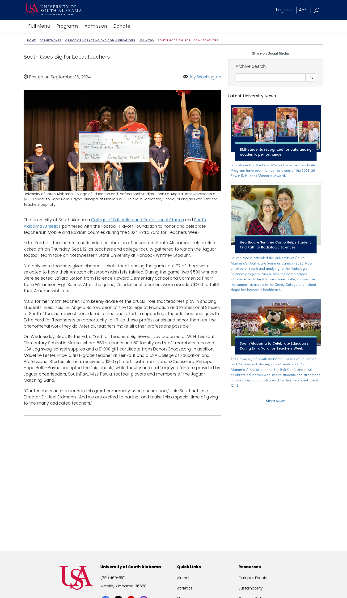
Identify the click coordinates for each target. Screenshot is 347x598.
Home (31, 40)
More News (276, 401)
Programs (67, 26)
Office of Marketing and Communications (100, 40)
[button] (316, 10)
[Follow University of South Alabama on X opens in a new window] (119, 591)
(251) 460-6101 (112, 578)
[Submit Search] (311, 77)
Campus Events (252, 578)
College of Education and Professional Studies (137, 220)
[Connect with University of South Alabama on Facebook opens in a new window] (106, 591)
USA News (146, 40)
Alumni (183, 578)
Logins (283, 10)
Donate (121, 26)
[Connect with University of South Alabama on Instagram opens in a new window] (144, 591)
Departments (50, 40)
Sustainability (250, 588)
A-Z (303, 10)
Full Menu (39, 26)
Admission (96, 26)
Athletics (185, 588)
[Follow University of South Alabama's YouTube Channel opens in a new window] (131, 591)
